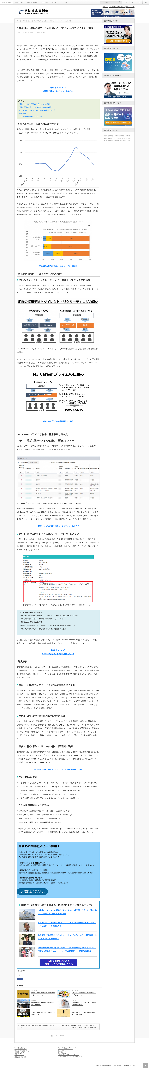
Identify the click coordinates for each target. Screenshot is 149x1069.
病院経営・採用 (19, 2)
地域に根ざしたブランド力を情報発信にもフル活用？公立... (84, 1013)
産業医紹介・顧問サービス (22, 1051)
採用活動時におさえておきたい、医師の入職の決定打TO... (84, 1004)
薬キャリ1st (18, 1053)
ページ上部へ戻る (145, 1065)
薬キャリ (60, 1052)
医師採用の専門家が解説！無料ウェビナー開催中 (58, 266)
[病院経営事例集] (32, 12)
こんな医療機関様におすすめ (30, 116)
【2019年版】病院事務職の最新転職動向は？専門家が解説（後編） (37, 1026)
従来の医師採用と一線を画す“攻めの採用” (35, 107)
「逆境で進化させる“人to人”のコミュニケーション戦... (43, 1013)
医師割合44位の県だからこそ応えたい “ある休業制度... (43, 1004)
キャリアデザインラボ (21, 1049)
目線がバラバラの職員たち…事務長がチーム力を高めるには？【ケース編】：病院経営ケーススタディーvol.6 (79, 1026)
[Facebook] (139, 2)
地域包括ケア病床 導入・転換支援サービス (70, 1056)
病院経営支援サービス (21, 1056)
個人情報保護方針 (106, 1065)
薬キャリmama (62, 1053)
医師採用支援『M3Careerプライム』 (68, 1055)
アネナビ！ (61, 1050)
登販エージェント (19, 1055)
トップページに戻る (59, 1035)
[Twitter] (132, 2)
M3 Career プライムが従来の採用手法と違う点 (37, 110)
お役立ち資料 (44, 2)
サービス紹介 (113, 7)
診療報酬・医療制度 (32, 2)
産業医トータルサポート (64, 1051)
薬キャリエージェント (21, 1052)
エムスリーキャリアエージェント (67, 1047)
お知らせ (122, 7)
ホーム (97, 1065)
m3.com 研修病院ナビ (21, 1050)
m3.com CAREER (19, 1047)
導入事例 (22, 113)
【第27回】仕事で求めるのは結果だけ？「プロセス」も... (84, 994)
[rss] (126, 2)
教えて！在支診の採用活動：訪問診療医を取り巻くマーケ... (43, 994)
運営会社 (105, 7)
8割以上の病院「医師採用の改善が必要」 (35, 104)
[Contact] (145, 2)
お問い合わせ (130, 7)
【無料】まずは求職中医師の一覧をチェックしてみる (58, 526)
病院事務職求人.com (20, 1057)
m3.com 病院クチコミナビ (65, 1049)
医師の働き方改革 (6, 2)
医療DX (54, 2)
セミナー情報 (63, 2)
